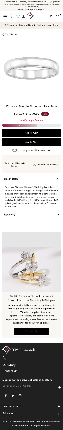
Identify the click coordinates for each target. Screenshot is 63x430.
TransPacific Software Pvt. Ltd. (38, 1)
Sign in (32, 9)
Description (11, 179)
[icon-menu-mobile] (5, 16)
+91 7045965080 (17, 358)
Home (11, 25)
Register (41, 9)
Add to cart (31, 133)
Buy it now (31, 142)
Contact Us (31, 331)
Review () (9, 215)
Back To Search (12, 34)
